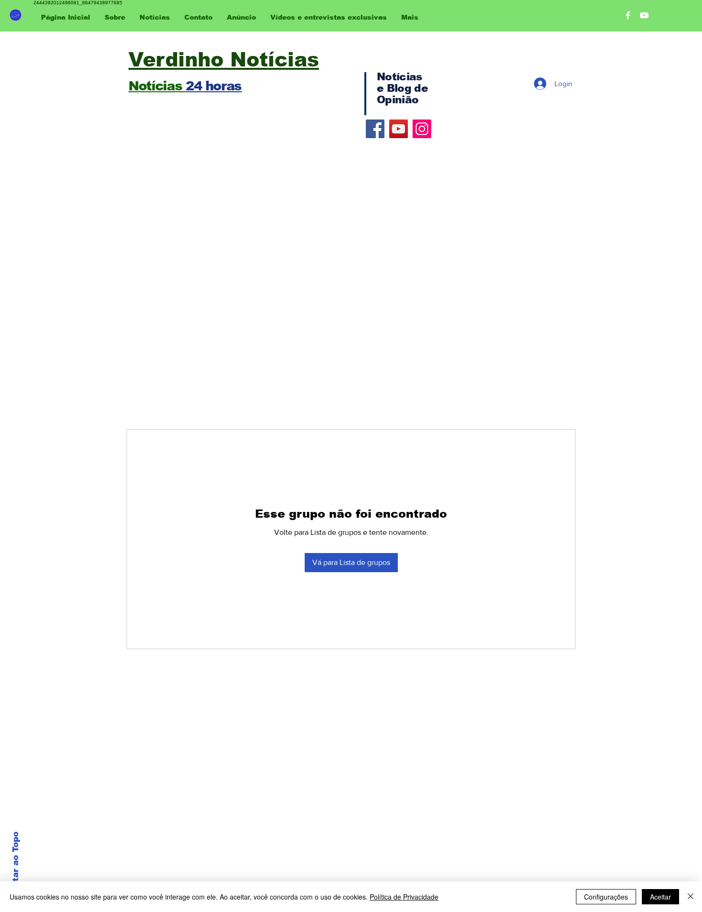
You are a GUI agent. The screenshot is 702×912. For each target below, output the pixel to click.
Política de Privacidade (404, 896)
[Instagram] (422, 128)
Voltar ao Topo (15, 864)
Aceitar (660, 896)
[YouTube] (398, 128)
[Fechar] (690, 896)
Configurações (606, 896)
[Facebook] (375, 128)
